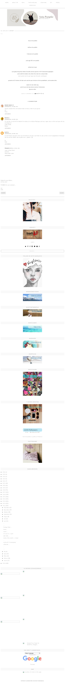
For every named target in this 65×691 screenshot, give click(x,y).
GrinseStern (30, 680)
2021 (4, 483)
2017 (4, 492)
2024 (4, 476)
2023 (4, 478)
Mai (5, 551)
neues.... (5, 531)
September (6, 514)
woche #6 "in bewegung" (9, 542)
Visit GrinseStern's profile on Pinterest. (32, 436)
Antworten (8, 113)
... (3, 523)
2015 (4, 496)
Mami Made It (9, 105)
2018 (4, 490)
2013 (4, 501)
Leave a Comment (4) (27, 93)
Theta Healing (32, 2)
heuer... (5, 529)
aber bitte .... (6, 536)
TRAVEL (58, 2)
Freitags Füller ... (7, 527)
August (5, 516)
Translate (32, 664)
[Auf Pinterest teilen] (40, 93)
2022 (4, 481)
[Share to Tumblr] (43, 93)
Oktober (6, 512)
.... (3, 525)
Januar (5, 560)
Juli (5, 518)
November (6, 510)
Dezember (6, 507)
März (5, 556)
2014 (4, 499)
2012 (4, 503)
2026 (4, 472)
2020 (4, 485)
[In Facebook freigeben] (38, 93)
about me (15, 2)
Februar (6, 558)
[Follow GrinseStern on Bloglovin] (32, 272)
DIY (51, 2)
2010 (4, 563)
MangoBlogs (41, 680)
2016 (4, 494)
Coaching (43, 2)
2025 (4, 474)
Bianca (7, 117)
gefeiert (11, 30)
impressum (32, 5)
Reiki (23, 2)
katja (7, 132)
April (5, 553)
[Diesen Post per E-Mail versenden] (35, 93)
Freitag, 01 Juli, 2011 (14, 148)
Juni (5, 521)
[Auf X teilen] (37, 93)
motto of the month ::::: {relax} (10, 538)
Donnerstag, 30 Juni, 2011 (11, 106)
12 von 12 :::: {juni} (8, 533)
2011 (4, 505)
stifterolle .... (6, 544)
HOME (6, 2)
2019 (4, 487)
